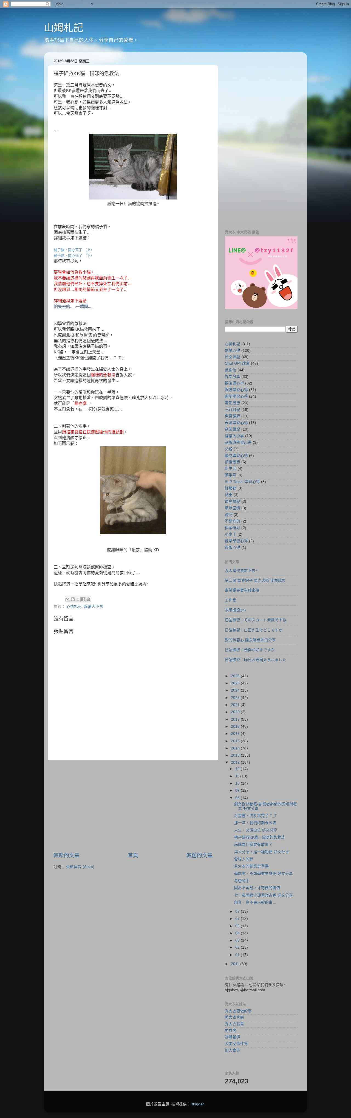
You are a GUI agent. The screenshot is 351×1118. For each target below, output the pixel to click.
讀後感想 (232, 462)
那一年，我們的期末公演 (255, 823)
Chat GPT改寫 (237, 363)
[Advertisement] (133, 806)
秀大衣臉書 (234, 1024)
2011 (235, 964)
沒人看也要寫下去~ (241, 571)
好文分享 (232, 377)
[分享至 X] (78, 599)
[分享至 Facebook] (83, 599)
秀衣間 (230, 1031)
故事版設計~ (235, 610)
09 (238, 790)
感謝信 (230, 370)
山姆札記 (63, 27)
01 (238, 955)
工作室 (230, 600)
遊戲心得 (232, 548)
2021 (236, 705)
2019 (236, 719)
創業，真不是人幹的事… (255, 902)
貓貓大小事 (93, 607)
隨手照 (230, 475)
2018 (236, 726)
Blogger (197, 1104)
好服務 (230, 488)
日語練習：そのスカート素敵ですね (255, 620)
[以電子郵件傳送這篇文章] (67, 599)
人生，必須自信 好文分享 (256, 830)
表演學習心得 (236, 423)
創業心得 (232, 351)
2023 (236, 698)
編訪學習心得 (236, 456)
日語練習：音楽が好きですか (250, 650)
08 (238, 798)
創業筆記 (232, 429)
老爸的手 (242, 881)
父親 (229, 449)
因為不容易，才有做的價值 (257, 888)
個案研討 (232, 528)
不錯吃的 (232, 521)
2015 (236, 741)
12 (238, 769)
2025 (236, 683)
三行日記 (232, 410)
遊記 (229, 515)
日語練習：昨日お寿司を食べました (255, 660)
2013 (236, 755)
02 (238, 947)
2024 (236, 690)
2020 (236, 712)
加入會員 (232, 1050)
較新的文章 (66, 855)
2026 (236, 676)
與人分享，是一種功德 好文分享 (261, 852)
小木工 (230, 534)
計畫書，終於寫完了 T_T (255, 816)
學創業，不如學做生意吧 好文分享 (263, 874)
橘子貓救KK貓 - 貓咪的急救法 (259, 837)
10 (238, 783)
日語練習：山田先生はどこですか (253, 630)
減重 (229, 495)
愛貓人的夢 (243, 859)
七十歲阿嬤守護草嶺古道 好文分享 (263, 895)
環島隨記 (232, 501)
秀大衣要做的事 (238, 1011)
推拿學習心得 (236, 541)
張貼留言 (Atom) (80, 867)
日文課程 (232, 357)
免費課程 (232, 416)
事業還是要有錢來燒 (242, 590)
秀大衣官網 (234, 1017)
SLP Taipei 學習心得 (242, 482)
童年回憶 (232, 508)
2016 (236, 734)
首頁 (133, 855)
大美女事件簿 (236, 1044)
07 (238, 911)
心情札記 (74, 607)
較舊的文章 (199, 855)
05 (238, 926)
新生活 (230, 469)
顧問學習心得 (236, 396)
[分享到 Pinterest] (88, 599)
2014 (236, 748)
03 (238, 940)
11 (237, 776)
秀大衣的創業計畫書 (251, 866)
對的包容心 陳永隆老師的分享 (250, 640)
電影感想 (232, 403)
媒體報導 (232, 1037)
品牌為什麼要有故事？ (253, 844)
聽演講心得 (234, 383)
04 (238, 933)
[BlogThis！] (72, 599)
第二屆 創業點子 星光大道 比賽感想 (255, 580)
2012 (236, 762)
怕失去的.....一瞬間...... (74, 306)
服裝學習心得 (236, 390)
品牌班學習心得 (238, 442)
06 (238, 919)
